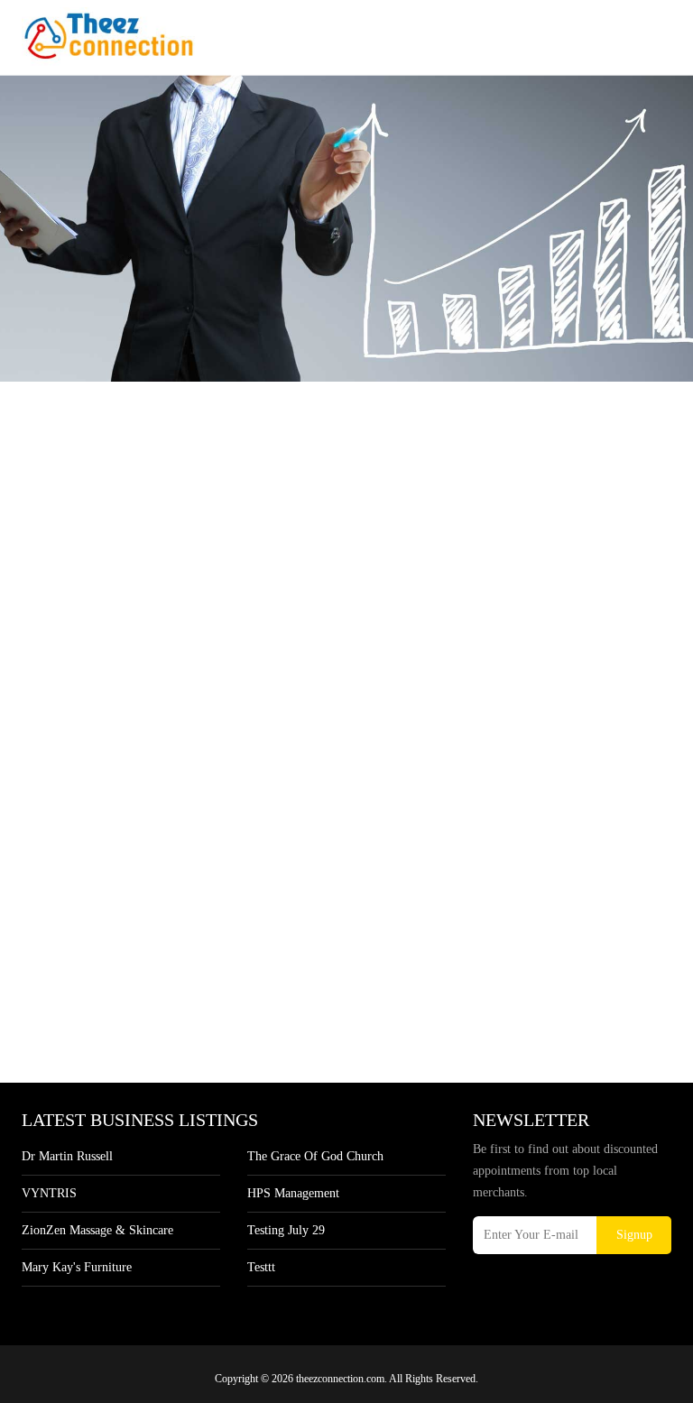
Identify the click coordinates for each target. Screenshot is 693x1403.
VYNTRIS (49, 1193)
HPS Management (293, 1193)
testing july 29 (286, 1230)
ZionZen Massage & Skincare (97, 1230)
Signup (634, 1234)
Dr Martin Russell (67, 1156)
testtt (261, 1267)
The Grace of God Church (315, 1156)
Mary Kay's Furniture (77, 1267)
